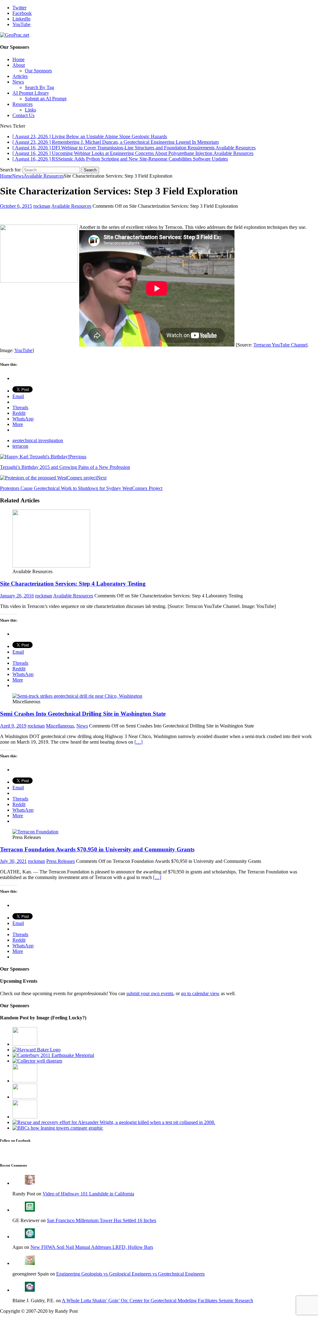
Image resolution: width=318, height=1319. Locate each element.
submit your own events (149, 993)
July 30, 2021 (13, 861)
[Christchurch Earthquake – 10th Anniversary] (53, 1055)
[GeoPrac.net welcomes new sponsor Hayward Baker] (36, 1049)
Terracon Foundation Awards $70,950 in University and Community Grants (97, 849)
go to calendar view (200, 993)
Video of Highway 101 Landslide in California (88, 1193)
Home (18, 59)
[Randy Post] (30, 1183)
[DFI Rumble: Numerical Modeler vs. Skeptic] (24, 1044)
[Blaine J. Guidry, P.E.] (30, 1290)
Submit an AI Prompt (45, 98)
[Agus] (30, 1236)
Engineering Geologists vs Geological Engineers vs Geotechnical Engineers (130, 1273)
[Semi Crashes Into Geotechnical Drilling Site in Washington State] (77, 696)
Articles (20, 76)
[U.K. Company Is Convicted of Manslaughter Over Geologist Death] (113, 1122)
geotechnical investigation (37, 440)
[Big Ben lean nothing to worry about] (57, 1128)
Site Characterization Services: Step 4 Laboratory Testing (73, 583)
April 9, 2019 (13, 725)
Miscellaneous (60, 725)
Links (30, 109)
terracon (20, 446)
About (18, 65)
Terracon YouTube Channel (280, 344)
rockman (41, 206)
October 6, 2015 (16, 206)
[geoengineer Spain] (30, 1263)
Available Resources (71, 206)
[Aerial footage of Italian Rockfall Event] (24, 1080)
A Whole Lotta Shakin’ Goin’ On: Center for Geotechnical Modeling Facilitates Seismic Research (157, 1300)
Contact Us (23, 115)
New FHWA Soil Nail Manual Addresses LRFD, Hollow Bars (91, 1247)
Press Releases (60, 861)
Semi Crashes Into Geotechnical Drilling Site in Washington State (83, 713)
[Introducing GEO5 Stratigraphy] (24, 1116)
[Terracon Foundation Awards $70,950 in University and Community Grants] (35, 831)
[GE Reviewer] (30, 1209)
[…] (138, 742)
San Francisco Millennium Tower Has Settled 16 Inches (101, 1220)
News (18, 81)
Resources (22, 104)
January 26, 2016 (17, 595)
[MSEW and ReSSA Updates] (24, 1096)
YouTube (23, 350)
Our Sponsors (38, 70)
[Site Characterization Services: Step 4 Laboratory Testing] (51, 566)
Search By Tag (39, 87)
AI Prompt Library (30, 93)
